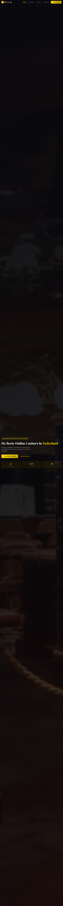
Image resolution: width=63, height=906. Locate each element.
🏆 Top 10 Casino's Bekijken (9, 456)
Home (24, 2)
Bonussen (39, 2)
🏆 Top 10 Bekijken (56, 2)
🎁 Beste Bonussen (25, 456)
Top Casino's (31, 2)
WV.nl (7, 2)
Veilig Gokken (46, 2)
